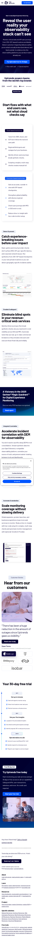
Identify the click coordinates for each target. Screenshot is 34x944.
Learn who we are (6, 877)
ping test (21, 931)
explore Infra (5, 906)
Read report (9, 410)
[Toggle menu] (2, 2)
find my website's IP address (23, 933)
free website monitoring (8, 933)
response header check (8, 935)
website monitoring (9, 887)
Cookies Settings (17, 473)
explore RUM (26, 904)
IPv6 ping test (28, 931)
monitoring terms (25, 885)
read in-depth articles (14, 885)
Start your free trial (12, 794)
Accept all (17, 481)
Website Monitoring (7, 913)
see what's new (26, 887)
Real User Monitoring (16, 917)
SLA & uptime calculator (12, 931)
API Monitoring (6, 917)
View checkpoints (6, 894)
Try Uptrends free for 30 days (17, 62)
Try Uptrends (27, 2)
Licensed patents (18, 868)
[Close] (31, 461)
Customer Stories (17, 577)
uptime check (23, 927)
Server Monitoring (13, 919)
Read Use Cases (17, 91)
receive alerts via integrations (20, 894)
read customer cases (17, 877)
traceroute (11, 929)
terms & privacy (9, 868)
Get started (5, 885)
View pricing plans (7, 904)
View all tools (5, 927)
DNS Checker (18, 929)
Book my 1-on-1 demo (11, 861)
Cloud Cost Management (15, 921)
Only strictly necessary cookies (17, 477)
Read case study (10, 641)
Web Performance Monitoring (23, 915)
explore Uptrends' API (15, 896)
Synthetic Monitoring (18, 913)
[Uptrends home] (10, 3)
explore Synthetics (17, 904)
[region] (17, 472)
